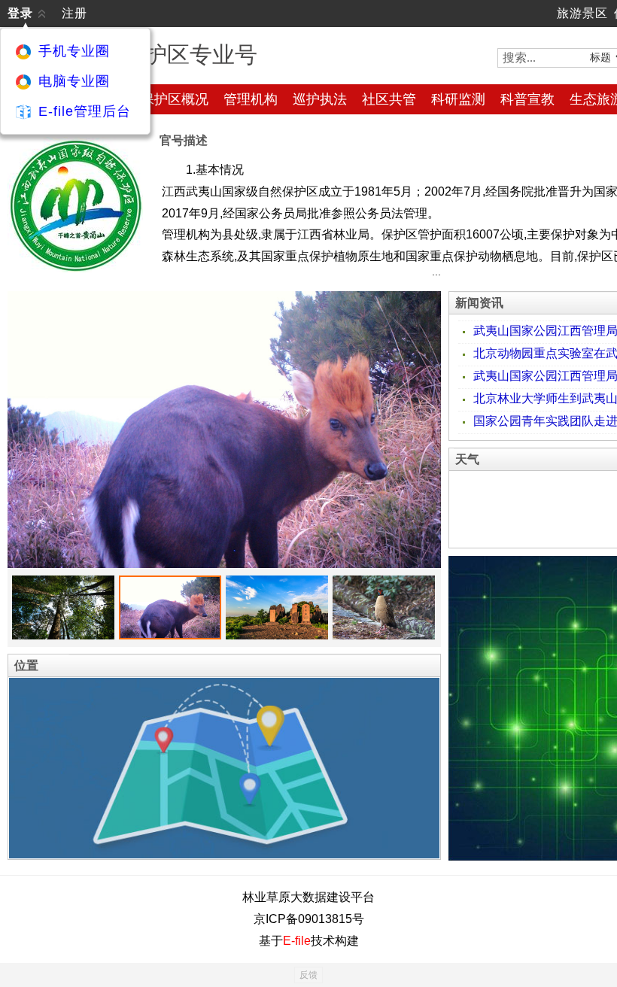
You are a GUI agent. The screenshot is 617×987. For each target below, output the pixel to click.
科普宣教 (527, 99)
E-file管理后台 (84, 111)
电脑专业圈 (74, 81)
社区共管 (389, 99)
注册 (74, 13)
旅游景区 (582, 13)
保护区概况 (174, 99)
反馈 (308, 975)
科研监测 (458, 99)
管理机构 (250, 99)
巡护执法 (320, 99)
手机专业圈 (74, 51)
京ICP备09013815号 (309, 919)
